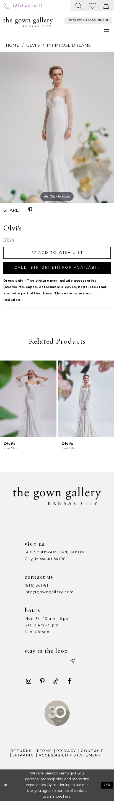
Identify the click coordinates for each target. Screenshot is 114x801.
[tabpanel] (57, 127)
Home (13, 45)
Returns (21, 751)
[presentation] (28, 399)
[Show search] (78, 5)
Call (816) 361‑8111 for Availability (60, 267)
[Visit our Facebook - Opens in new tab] (69, 681)
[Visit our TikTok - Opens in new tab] (56, 681)
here (67, 796)
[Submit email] (72, 661)
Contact (92, 751)
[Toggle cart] (106, 5)
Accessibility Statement (70, 755)
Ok (107, 785)
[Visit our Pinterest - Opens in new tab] (42, 681)
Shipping (23, 755)
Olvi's (33, 45)
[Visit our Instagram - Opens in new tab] (28, 681)
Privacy (66, 751)
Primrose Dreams (69, 45)
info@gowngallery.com (49, 592)
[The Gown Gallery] (28, 22)
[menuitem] (23, 5)
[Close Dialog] (5, 785)
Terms (44, 751)
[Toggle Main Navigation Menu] (106, 29)
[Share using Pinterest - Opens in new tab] (30, 210)
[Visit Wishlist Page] (92, 5)
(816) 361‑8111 (38, 585)
